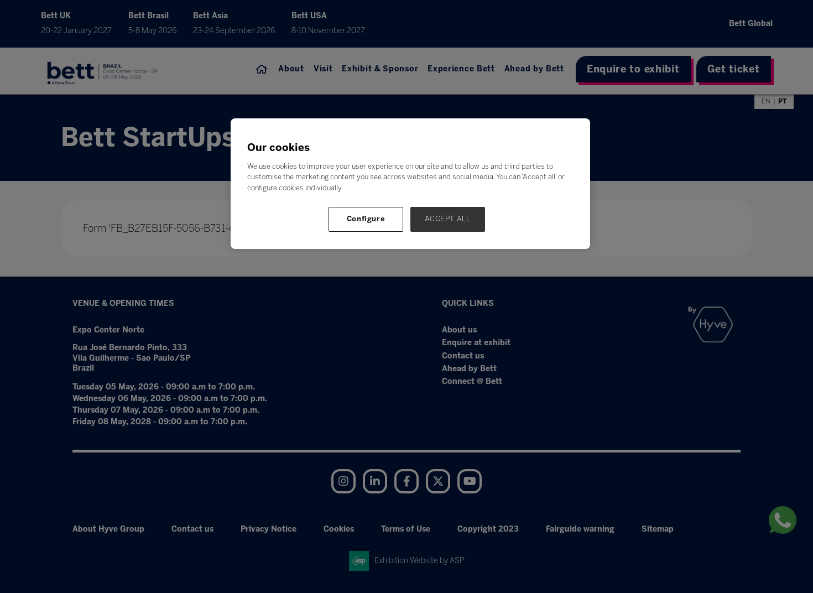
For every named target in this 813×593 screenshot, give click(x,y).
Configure (366, 219)
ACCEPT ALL (448, 219)
